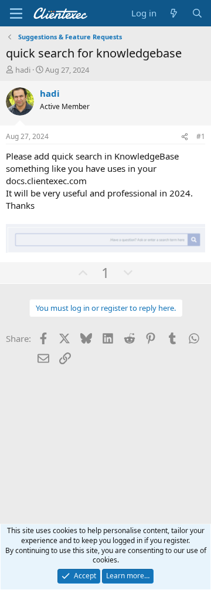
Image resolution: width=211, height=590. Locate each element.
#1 (200, 136)
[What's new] (173, 13)
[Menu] (16, 13)
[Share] (184, 137)
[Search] (197, 13)
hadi (22, 70)
